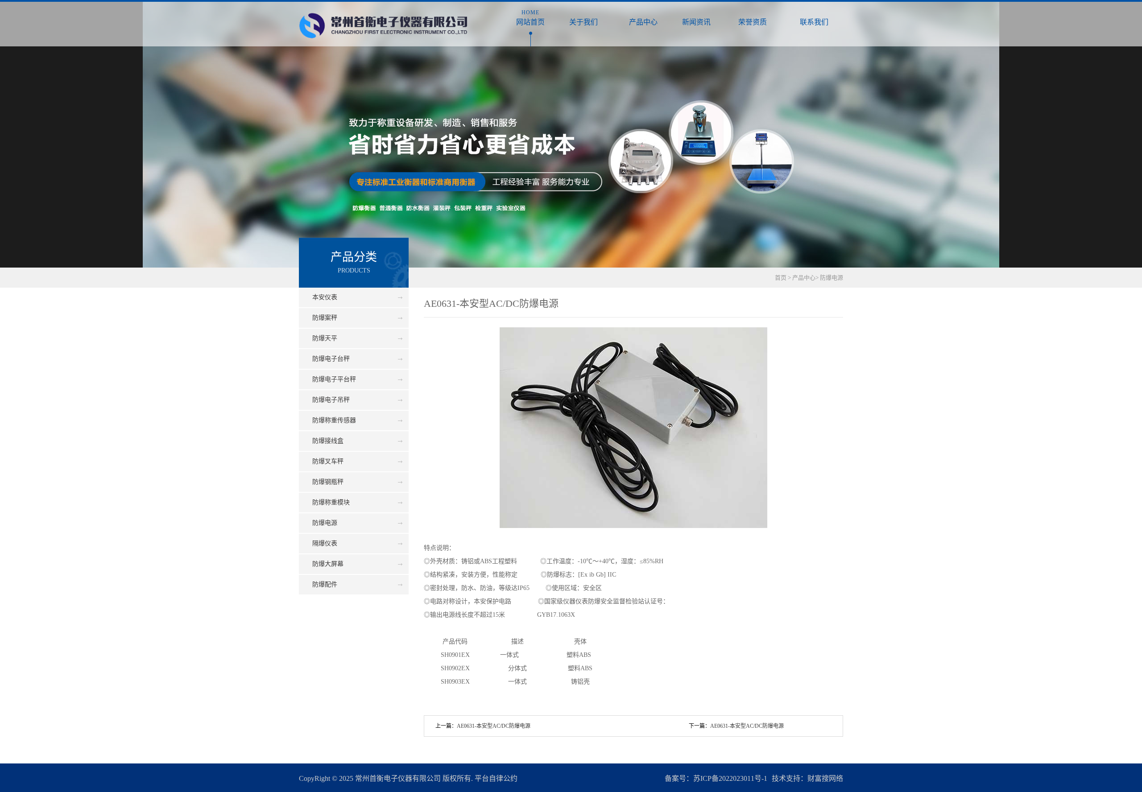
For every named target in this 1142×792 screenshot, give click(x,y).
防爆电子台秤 (331, 358)
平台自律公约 (496, 778)
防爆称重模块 (331, 502)
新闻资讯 (696, 17)
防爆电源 (831, 277)
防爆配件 (324, 584)
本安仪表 (324, 297)
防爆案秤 (324, 317)
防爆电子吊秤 (331, 399)
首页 (780, 277)
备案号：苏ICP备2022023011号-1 (716, 778)
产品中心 (643, 17)
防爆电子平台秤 (334, 379)
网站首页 (530, 17)
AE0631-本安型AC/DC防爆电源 (747, 726)
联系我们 (814, 17)
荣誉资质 (752, 17)
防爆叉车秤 (327, 461)
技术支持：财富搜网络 (807, 778)
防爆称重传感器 (334, 420)
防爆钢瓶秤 (327, 481)
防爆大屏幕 (327, 564)
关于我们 (583, 17)
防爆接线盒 (327, 440)
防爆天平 (324, 338)
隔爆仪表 (324, 543)
